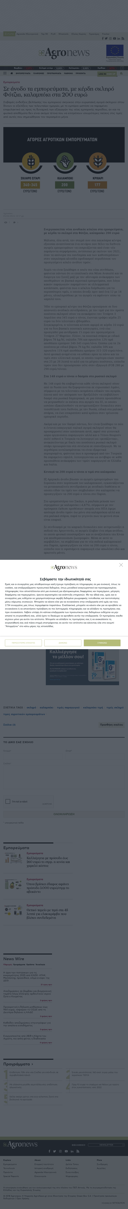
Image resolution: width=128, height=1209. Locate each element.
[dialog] (64, 604)
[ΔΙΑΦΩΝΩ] (122, 565)
